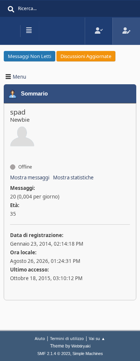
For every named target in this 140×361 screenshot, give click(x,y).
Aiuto (40, 338)
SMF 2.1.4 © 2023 (53, 353)
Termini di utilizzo (67, 338)
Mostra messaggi (29, 177)
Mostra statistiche (73, 177)
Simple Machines (87, 353)
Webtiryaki (80, 346)
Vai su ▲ (97, 338)
